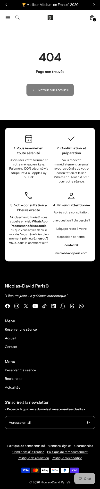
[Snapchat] (63, 306)
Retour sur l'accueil (53, 90)
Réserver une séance (21, 329)
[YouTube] (35, 306)
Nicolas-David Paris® (56, 482)
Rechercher (14, 378)
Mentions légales (59, 446)
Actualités (12, 387)
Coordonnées (83, 446)
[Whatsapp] (81, 306)
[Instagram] (16, 306)
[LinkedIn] (53, 306)
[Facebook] (7, 306)
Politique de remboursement (67, 452)
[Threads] (72, 306)
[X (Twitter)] (26, 306)
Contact (11, 347)
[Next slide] (93, 4)
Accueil (10, 338)
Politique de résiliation (33, 458)
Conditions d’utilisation (28, 452)
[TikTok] (44, 306)
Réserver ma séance (20, 370)
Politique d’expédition (67, 458)
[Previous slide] (6, 4)
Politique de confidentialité (26, 446)
